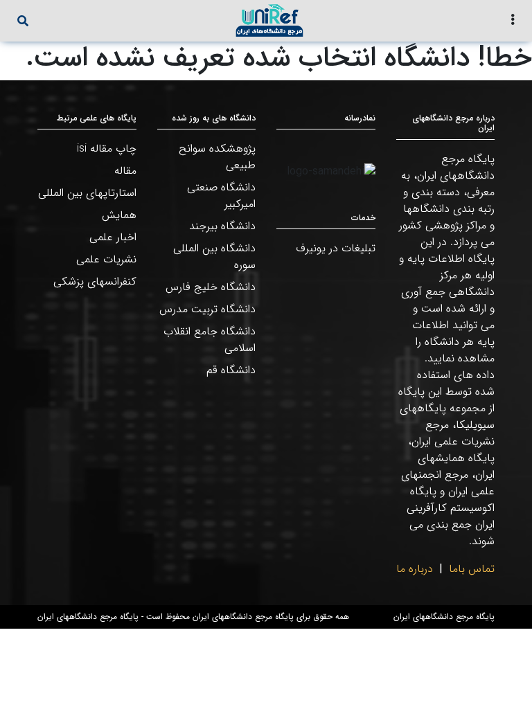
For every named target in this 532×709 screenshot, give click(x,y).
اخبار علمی (112, 237)
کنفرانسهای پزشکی (94, 281)
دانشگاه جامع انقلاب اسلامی (209, 340)
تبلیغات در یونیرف (335, 248)
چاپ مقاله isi (106, 148)
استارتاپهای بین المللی (87, 192)
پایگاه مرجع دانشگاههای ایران (444, 617)
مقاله (125, 170)
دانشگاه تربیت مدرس (207, 309)
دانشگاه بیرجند (222, 226)
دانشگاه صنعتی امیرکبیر (221, 196)
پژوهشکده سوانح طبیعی (217, 157)
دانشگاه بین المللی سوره (214, 256)
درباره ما (414, 568)
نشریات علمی (106, 259)
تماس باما (472, 568)
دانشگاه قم (231, 370)
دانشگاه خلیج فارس (211, 287)
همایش (119, 215)
